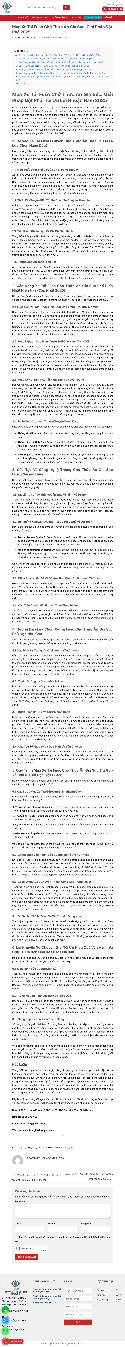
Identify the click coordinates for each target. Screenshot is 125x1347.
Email (51, 1223)
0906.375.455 (115, 9)
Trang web (86, 1223)
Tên (18, 1223)
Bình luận (21, 1201)
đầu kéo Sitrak (62, 410)
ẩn (27, 51)
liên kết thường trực (65, 1147)
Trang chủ (21, 17)
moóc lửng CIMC (59, 735)
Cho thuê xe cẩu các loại (44, 1302)
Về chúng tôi (40, 17)
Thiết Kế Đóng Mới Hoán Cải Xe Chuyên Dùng (47, 1290)
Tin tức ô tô (93, 17)
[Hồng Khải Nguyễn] (11, 7)
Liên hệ (108, 17)
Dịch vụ (75, 17)
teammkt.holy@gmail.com (54, 37)
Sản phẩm (59, 17)
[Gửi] (66, 7)
